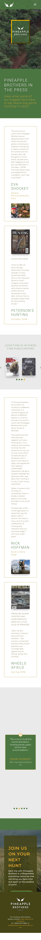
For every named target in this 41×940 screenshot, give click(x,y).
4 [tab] (24, 379)
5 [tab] (24, 808)
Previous (2, 367)
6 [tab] (26, 808)
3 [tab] (21, 379)
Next (38, 367)
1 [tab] (16, 379)
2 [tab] (19, 379)
